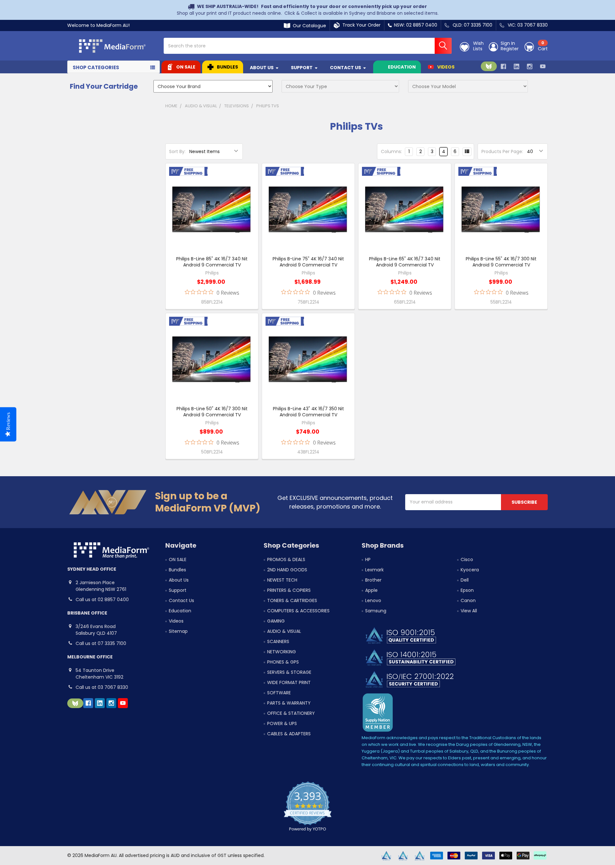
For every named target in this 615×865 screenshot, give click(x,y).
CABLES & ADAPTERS (289, 733)
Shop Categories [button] (96, 67)
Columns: (391, 151)
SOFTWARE (279, 693)
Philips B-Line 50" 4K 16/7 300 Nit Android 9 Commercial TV (212, 411)
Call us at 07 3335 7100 (101, 643)
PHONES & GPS (283, 662)
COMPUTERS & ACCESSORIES (298, 611)
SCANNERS (278, 641)
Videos (446, 67)
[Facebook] (503, 66)
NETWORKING (281, 652)
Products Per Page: (502, 151)
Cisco (467, 559)
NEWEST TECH (282, 580)
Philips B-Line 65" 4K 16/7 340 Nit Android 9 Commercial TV (404, 262)
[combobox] (308, 46)
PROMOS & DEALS (286, 559)
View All (469, 611)
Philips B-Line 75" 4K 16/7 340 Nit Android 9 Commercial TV (308, 262)
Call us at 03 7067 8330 (102, 687)
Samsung (375, 611)
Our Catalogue (308, 25)
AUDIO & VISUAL (284, 631)
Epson (467, 590)
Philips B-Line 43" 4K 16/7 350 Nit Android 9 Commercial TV (308, 411)
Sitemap (178, 631)
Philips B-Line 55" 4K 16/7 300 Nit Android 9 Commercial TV (501, 262)
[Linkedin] (516, 66)
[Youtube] (543, 66)
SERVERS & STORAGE (289, 672)
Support (302, 67)
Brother (373, 580)
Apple (371, 590)
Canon (468, 600)
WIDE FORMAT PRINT (289, 682)
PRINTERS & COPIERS (289, 590)
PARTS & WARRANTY (289, 703)
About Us (262, 67)
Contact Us (345, 67)
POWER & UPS (282, 723)
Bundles (227, 67)
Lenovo (373, 600)
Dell (465, 580)
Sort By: (177, 151)
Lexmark (374, 570)
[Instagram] (530, 66)
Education (402, 67)
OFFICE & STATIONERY (291, 713)
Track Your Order (360, 25)
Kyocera (470, 570)
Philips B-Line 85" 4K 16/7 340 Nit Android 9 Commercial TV (212, 262)
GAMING (276, 621)
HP (368, 559)
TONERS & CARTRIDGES (292, 600)
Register (510, 49)
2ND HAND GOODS (287, 570)
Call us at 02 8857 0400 (102, 599)
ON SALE (185, 67)
